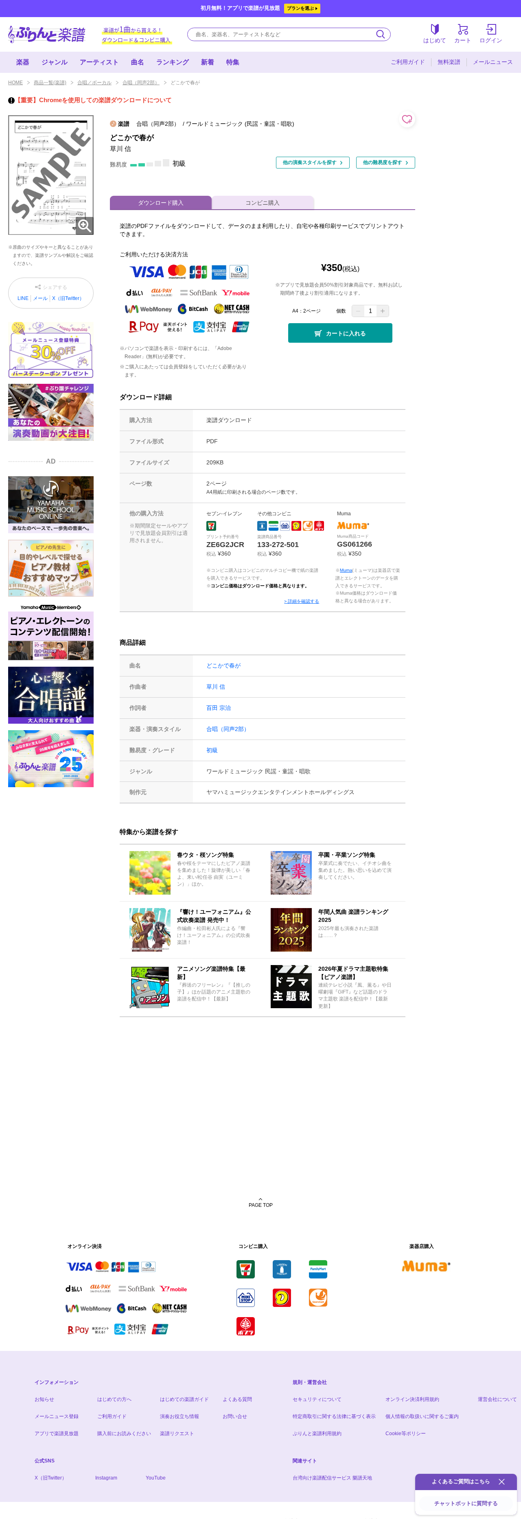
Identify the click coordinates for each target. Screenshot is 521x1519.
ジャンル (55, 62)
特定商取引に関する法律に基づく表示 (334, 1416)
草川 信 (215, 686)
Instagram (106, 1478)
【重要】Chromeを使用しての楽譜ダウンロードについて (93, 99)
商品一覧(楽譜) (50, 82)
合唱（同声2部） (141, 82)
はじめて (434, 40)
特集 (232, 62)
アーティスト (99, 62)
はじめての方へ (114, 1399)
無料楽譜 (449, 62)
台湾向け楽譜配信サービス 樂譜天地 (332, 1478)
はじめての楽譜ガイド (184, 1399)
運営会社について (497, 1399)
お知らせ (44, 1399)
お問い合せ (235, 1416)
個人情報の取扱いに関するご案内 (422, 1416)
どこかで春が (223, 665)
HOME (15, 82)
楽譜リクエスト (177, 1433)
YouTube (156, 1478)
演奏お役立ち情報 (179, 1416)
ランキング (172, 62)
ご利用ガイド (408, 62)
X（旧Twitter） (68, 298)
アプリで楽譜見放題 (57, 1433)
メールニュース (493, 62)
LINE (23, 298)
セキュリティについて (317, 1399)
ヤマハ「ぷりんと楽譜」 (46, 34)
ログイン (490, 40)
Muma (346, 570)
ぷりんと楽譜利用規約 (317, 1433)
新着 (207, 62)
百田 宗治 (218, 708)
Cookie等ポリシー (405, 1433)
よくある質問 (237, 1399)
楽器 (22, 62)
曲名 (137, 62)
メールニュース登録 (57, 1416)
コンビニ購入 (262, 202)
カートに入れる (346, 333)
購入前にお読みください (124, 1433)
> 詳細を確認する (301, 601)
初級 (212, 750)
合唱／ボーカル (94, 82)
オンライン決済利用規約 (412, 1399)
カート (462, 40)
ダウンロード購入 (161, 202)
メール (40, 298)
